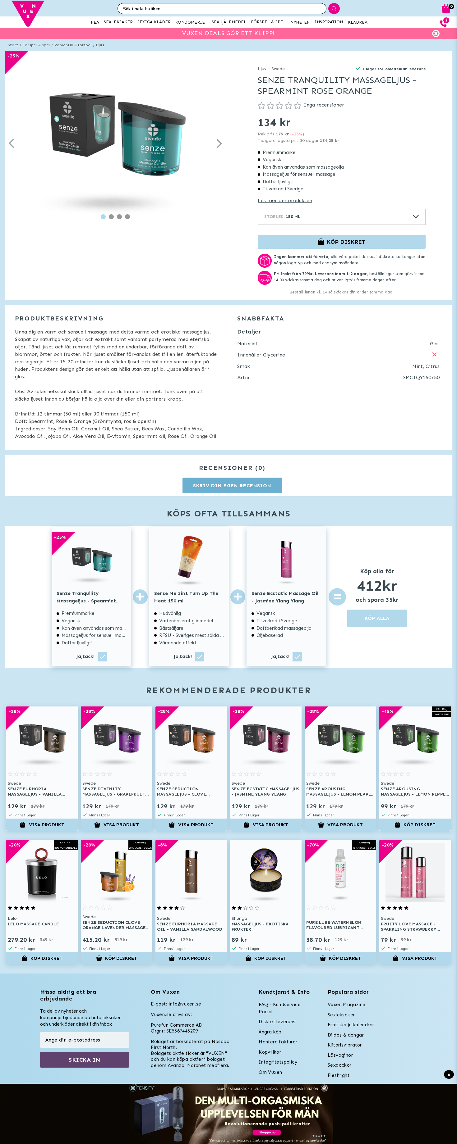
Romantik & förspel (72, 45)
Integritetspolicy (278, 1062)
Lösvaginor (340, 1055)
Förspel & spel (36, 45)
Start (13, 45)
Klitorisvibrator (345, 1045)
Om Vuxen (270, 1072)
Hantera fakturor (278, 1042)
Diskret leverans (277, 1021)
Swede (278, 68)
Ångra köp (270, 1032)
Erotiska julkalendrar (351, 1025)
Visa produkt (46, 825)
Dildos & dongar (346, 1035)
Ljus (100, 45)
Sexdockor (340, 1065)
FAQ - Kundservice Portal (280, 1008)
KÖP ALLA (377, 618)
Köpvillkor (270, 1052)
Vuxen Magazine (347, 1004)
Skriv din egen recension (232, 485)
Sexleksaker (341, 1015)
